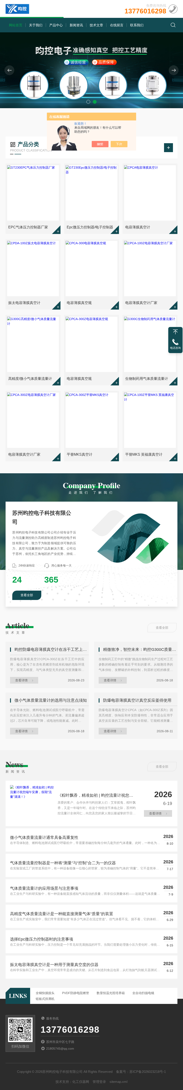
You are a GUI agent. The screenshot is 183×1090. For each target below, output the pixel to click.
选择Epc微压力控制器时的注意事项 (41, 939)
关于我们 (35, 25)
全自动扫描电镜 (143, 993)
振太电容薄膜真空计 (24, 303)
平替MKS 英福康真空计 (143, 454)
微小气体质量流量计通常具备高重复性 (44, 837)
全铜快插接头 (45, 993)
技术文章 (96, 25)
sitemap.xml (118, 1082)
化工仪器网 (80, 1082)
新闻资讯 (76, 25)
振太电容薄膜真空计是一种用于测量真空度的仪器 (54, 964)
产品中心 (56, 25)
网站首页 (15, 25)
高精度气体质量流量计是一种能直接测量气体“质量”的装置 (61, 914)
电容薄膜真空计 (137, 227)
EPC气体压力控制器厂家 (28, 227)
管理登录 (99, 1082)
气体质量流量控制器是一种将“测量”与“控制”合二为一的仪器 (63, 863)
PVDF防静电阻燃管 (75, 993)
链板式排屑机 (45, 999)
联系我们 (136, 25)
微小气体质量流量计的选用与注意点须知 (51, 700)
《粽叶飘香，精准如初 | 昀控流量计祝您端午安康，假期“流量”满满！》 (95, 796)
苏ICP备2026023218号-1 (147, 1071)
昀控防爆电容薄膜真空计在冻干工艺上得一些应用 (52, 649)
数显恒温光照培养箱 (111, 993)
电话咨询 (175, 348)
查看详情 (21, 680)
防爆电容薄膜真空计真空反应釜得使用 (137, 700)
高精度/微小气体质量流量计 (30, 379)
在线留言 (116, 25)
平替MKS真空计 (79, 454)
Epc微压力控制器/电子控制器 (90, 227)
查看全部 (27, 595)
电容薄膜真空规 (79, 303)
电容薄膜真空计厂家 (141, 303)
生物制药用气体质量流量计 (146, 379)
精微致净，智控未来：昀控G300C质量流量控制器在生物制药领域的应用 (140, 649)
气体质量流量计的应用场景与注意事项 (44, 888)
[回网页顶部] (175, 331)
